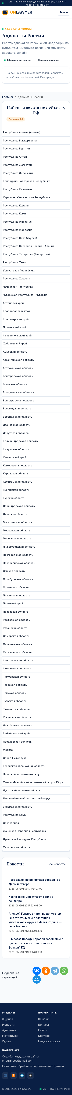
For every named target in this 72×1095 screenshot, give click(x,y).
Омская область (14, 570)
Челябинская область (17, 725)
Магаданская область (17, 522)
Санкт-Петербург (14, 757)
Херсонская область (16, 847)
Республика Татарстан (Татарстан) (26, 254)
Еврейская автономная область (24, 765)
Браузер (44, 1035)
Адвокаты (9, 1030)
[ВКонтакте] (37, 971)
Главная (7, 97)
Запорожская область (17, 806)
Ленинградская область (19, 505)
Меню (64, 12)
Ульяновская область (17, 717)
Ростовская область (16, 619)
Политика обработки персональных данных (33, 1066)
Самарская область (16, 635)
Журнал (7, 1019)
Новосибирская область (19, 562)
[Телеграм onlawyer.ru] (22, 1075)
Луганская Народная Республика (24, 839)
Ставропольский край (17, 335)
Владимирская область (18, 392)
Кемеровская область (17, 465)
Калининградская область (20, 440)
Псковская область (15, 611)
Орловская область (16, 587)
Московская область (16, 530)
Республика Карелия (16, 205)
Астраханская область (18, 368)
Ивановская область (16, 424)
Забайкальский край (16, 733)
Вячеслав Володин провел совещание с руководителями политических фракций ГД (36, 943)
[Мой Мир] (37, 979)
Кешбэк (43, 1019)
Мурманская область (17, 538)
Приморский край (14, 327)
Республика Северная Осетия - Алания (28, 246)
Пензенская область (16, 595)
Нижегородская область (19, 546)
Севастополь (11, 822)
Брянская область (15, 384)
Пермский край (13, 603)
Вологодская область (17, 408)
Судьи (6, 1041)
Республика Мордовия (17, 229)
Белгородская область (18, 376)
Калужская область (16, 449)
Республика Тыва (14, 262)
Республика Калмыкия (18, 189)
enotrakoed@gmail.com (17, 1060)
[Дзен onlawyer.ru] (30, 1075)
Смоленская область (17, 668)
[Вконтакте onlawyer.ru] (5, 1075)
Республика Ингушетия (18, 173)
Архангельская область (18, 359)
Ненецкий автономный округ (22, 774)
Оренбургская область (18, 579)
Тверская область (15, 684)
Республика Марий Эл (17, 221)
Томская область (14, 692)
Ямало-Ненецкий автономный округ (26, 798)
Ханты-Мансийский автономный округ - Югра (33, 782)
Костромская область (17, 481)
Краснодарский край (16, 311)
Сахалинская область (17, 652)
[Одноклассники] (46, 971)
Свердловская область (18, 660)
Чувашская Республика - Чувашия (25, 294)
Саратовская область (17, 644)
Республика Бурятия (16, 148)
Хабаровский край (15, 343)
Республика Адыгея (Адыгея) (21, 132)
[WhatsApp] (64, 971)
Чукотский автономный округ (22, 790)
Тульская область (14, 700)
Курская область (14, 497)
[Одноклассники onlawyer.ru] (13, 1075)
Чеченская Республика (18, 286)
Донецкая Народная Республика (24, 830)
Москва (8, 749)
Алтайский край (13, 303)
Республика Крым (14, 814)
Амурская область (15, 351)
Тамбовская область (16, 676)
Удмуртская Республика (19, 270)
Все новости (57, 864)
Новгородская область (18, 554)
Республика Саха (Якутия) (20, 238)
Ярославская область (17, 741)
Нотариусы (10, 1035)
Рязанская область (15, 627)
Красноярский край (16, 319)
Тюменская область (16, 709)
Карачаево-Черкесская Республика (26, 197)
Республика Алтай (15, 156)
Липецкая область (15, 514)
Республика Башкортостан (20, 140)
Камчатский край (14, 457)
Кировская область (15, 473)
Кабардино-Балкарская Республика (26, 181)
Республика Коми (14, 213)
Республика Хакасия (16, 278)
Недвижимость (49, 1041)
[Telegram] (55, 971)
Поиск (42, 1030)
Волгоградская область (18, 400)
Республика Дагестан (17, 164)
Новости (8, 1024)
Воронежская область (17, 416)
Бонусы (43, 1024)
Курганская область (16, 489)
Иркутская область (15, 433)
